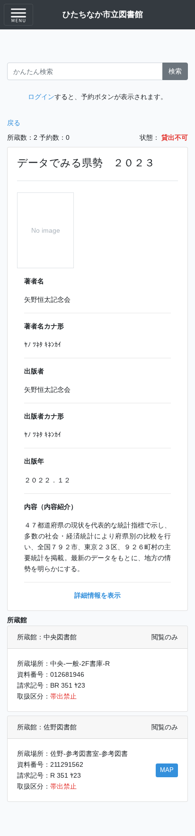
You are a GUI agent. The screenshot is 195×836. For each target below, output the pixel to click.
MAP (167, 770)
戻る (13, 123)
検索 (175, 71)
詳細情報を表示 (97, 595)
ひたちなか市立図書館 (102, 14)
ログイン (41, 96)
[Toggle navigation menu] (18, 15)
